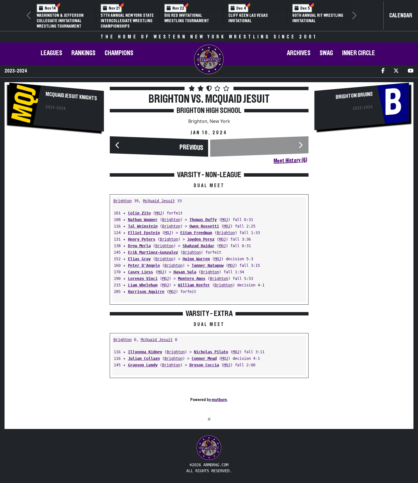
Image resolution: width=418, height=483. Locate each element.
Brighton (122, 201)
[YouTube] (410, 71)
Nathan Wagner (143, 219)
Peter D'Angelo (144, 265)
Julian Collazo (144, 358)
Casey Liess (140, 272)
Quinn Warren (196, 259)
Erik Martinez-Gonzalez (153, 252)
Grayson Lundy (143, 365)
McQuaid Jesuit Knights (71, 96)
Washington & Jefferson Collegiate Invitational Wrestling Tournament (60, 20)
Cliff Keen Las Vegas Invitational (248, 18)
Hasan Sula (184, 272)
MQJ (158, 213)
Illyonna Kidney (145, 352)
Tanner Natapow (208, 265)
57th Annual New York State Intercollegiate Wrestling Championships (127, 20)
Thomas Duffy (203, 219)
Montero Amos (191, 278)
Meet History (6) (290, 160)
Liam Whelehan (143, 285)
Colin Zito (139, 213)
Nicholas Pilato (211, 352)
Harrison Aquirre (146, 291)
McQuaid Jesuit (159, 201)
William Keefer (194, 285)
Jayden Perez (200, 239)
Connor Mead (204, 358)
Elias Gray (139, 259)
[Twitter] (396, 71)
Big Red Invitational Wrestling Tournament (186, 18)
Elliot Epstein (144, 232)
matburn (219, 399)
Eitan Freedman (196, 232)
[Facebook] (383, 71)
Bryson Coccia (204, 365)
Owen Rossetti (204, 226)
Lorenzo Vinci (143, 278)
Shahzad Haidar (198, 245)
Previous (191, 147)
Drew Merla (139, 245)
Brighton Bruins (354, 95)
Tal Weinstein (143, 226)
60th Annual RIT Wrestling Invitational (317, 18)
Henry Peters (141, 239)
